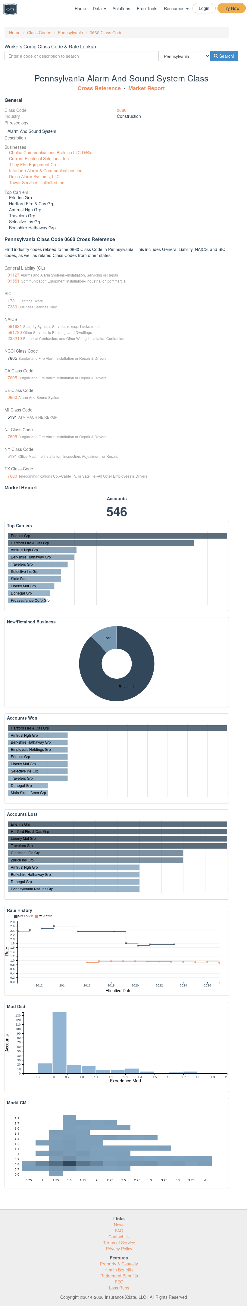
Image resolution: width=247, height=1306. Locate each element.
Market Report (146, 88)
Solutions (121, 8)
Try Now (231, 8)
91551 (14, 281)
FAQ (119, 1231)
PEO (119, 1282)
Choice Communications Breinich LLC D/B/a (50, 152)
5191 (12, 456)
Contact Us (119, 1237)
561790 (15, 332)
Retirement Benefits (119, 1276)
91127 (14, 275)
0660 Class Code (106, 32)
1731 (12, 301)
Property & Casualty (119, 1264)
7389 (12, 307)
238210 (15, 338)
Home (80, 8)
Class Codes (39, 32)
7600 (12, 476)
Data (98, 8)
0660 (122, 110)
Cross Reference (99, 88)
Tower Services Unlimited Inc (36, 182)
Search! (226, 56)
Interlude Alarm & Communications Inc (45, 170)
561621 (15, 326)
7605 (12, 378)
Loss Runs (119, 1288)
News (119, 1225)
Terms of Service (119, 1243)
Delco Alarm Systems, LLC (34, 176)
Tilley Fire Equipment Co (32, 164)
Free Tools (147, 8)
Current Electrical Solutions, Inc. (39, 158)
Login (204, 8)
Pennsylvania (70, 32)
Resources (175, 8)
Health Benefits (119, 1270)
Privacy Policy (119, 1249)
